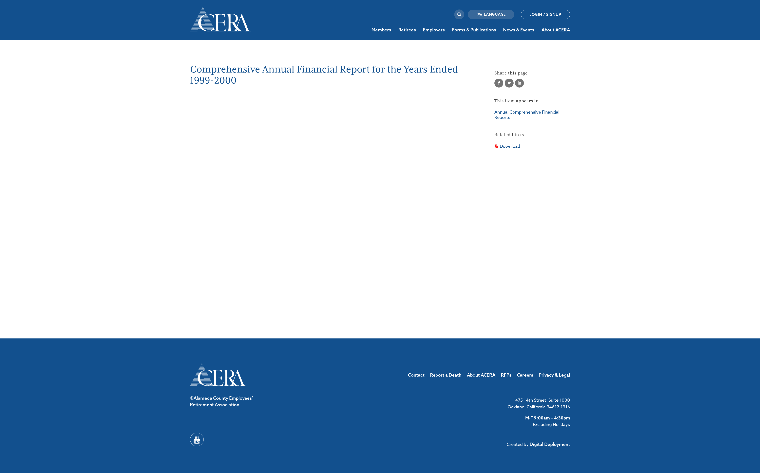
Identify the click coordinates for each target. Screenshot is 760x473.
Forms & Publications (498, 29)
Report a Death (445, 375)
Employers (447, 29)
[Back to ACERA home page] (220, 15)
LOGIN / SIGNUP (545, 14)
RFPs (506, 375)
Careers (525, 375)
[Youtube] (197, 439)
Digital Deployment (550, 444)
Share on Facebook (498, 83)
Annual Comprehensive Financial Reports (526, 115)
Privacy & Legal (554, 375)
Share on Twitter (509, 83)
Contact (416, 375)
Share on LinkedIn (519, 83)
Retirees (418, 29)
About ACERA (572, 29)
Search (459, 14)
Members (393, 29)
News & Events (537, 29)
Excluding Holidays (551, 424)
